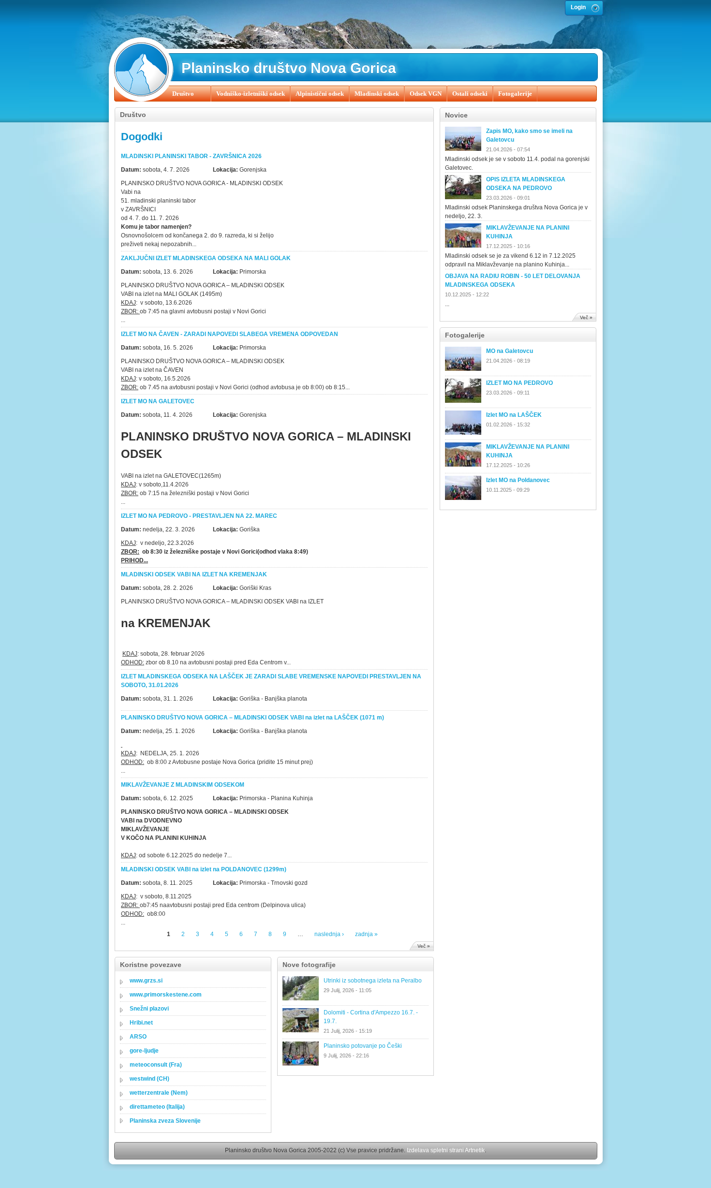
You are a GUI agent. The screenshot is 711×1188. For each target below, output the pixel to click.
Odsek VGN (426, 93)
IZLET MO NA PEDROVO (519, 383)
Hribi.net (141, 1022)
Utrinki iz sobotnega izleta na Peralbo (373, 980)
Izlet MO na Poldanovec (518, 480)
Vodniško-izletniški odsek (250, 93)
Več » (423, 946)
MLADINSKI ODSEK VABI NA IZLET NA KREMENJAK (194, 574)
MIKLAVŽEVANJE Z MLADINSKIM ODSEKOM (182, 784)
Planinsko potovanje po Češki (363, 1045)
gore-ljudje (144, 1050)
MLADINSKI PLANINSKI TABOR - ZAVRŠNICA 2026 (191, 156)
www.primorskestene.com (166, 994)
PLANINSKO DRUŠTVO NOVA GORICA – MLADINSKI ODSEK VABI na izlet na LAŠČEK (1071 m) (252, 717)
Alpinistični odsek (320, 93)
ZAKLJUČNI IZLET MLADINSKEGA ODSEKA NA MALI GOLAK (206, 258)
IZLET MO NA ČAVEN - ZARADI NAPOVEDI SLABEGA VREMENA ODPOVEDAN (229, 334)
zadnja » (366, 934)
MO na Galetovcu (509, 351)
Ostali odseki (470, 93)
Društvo (183, 93)
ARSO (138, 1036)
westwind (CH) (149, 1078)
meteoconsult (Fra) (156, 1064)
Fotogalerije (515, 93)
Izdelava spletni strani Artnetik (446, 1150)
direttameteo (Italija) (157, 1106)
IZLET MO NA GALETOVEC (157, 401)
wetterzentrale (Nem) (159, 1092)
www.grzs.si (146, 980)
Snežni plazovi (149, 1008)
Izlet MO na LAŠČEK (514, 414)
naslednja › (329, 934)
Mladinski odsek (377, 93)
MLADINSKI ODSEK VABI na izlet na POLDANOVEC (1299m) (203, 869)
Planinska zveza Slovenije (165, 1120)
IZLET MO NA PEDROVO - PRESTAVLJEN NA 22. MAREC (199, 516)
